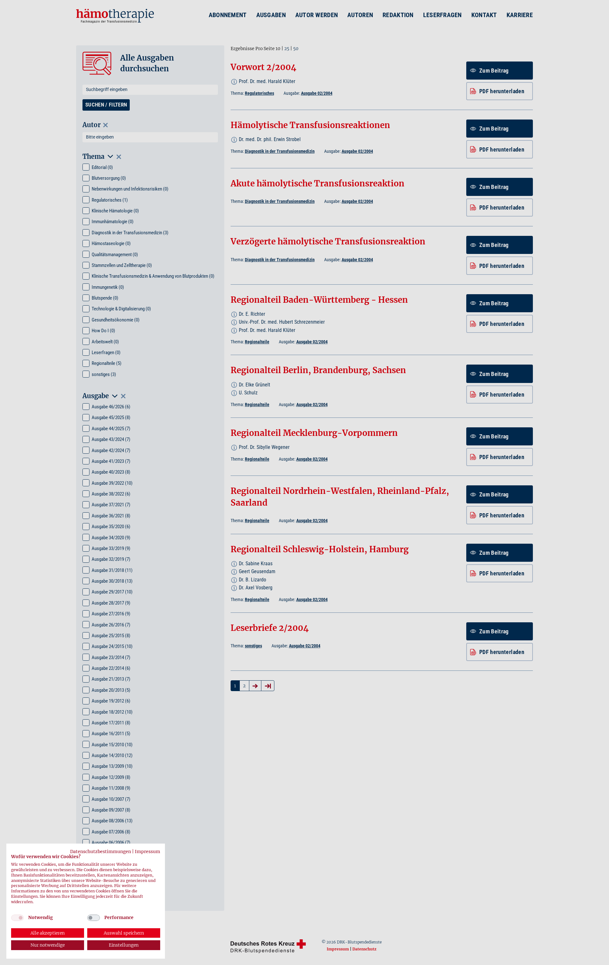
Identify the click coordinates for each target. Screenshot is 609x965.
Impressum (147, 851)
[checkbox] (17, 918)
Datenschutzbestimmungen (100, 851)
